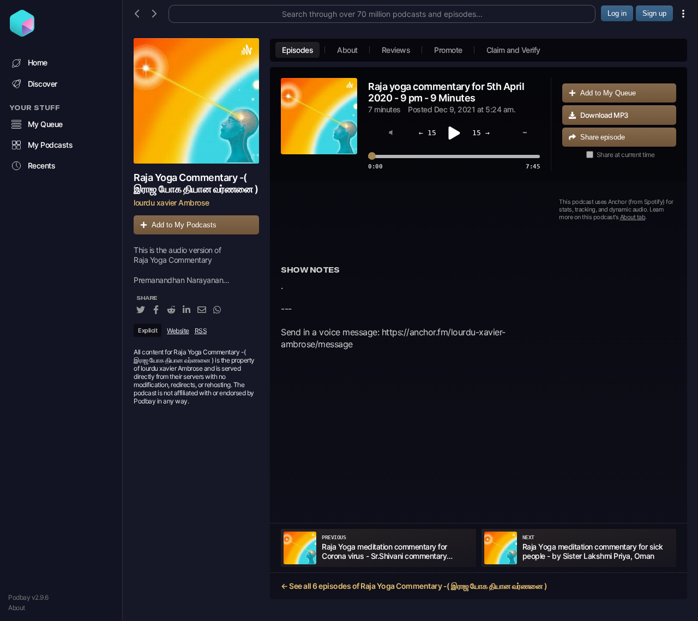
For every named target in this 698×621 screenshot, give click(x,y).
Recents (42, 165)
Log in (617, 13)
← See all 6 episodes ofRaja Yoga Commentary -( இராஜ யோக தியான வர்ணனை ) (414, 585)
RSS (201, 331)
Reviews (396, 50)
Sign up (654, 13)
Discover (42, 83)
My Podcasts (50, 144)
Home (37, 62)
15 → (481, 133)
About (16, 608)
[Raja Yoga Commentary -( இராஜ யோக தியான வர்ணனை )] (196, 101)
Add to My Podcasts (184, 225)
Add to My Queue (608, 93)
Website (178, 331)
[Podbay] (22, 33)
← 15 (427, 133)
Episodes (297, 50)
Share (602, 137)
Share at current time (626, 154)
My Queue (45, 124)
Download (604, 115)
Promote (448, 50)
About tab (633, 217)
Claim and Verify (513, 50)
